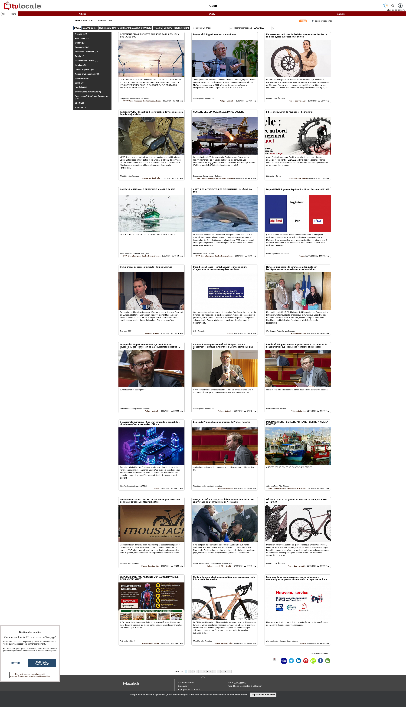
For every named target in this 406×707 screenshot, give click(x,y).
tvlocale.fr (131, 683)
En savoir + (183, 686)
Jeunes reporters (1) (84, 69)
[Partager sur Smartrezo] (284, 661)
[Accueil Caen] (2, 14)
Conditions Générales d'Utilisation (245, 686)
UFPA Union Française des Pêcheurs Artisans (142, 101)
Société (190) (81, 87)
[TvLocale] (22, 5)
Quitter (15, 663)
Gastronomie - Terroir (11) (86, 61)
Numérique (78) (82, 78)
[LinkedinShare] (298, 661)
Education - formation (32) (86, 52)
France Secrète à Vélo (298, 101)
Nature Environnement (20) (87, 74)
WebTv (212, 14)
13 (222, 671)
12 (218, 671)
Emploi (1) (79, 56)
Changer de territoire (396, 10)
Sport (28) (79, 103)
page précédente (323, 21)
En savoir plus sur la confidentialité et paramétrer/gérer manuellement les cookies (30, 675)
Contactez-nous (186, 682)
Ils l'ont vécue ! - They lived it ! (219, 566)
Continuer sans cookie (42, 663)
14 (226, 671)
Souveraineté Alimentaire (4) (88, 92)
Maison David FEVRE (150, 643)
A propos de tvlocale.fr (189, 689)
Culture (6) (80, 43)
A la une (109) (81, 34)
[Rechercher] (392, 5)
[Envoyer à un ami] (327, 661)
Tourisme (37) (81, 107)
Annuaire (341, 14)
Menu (13, 14)
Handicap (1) (80, 65)
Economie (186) (82, 47)
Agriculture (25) (82, 38)
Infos (237, 682)
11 (215, 671)
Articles (82, 14)
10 (211, 671)
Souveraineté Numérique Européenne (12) (92, 97)
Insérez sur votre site (319, 654)
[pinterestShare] (306, 661)
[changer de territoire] (385, 5)
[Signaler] (276, 661)
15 (230, 671)
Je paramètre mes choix (263, 694)
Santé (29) (79, 83)
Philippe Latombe (227, 101)
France (302, 256)
